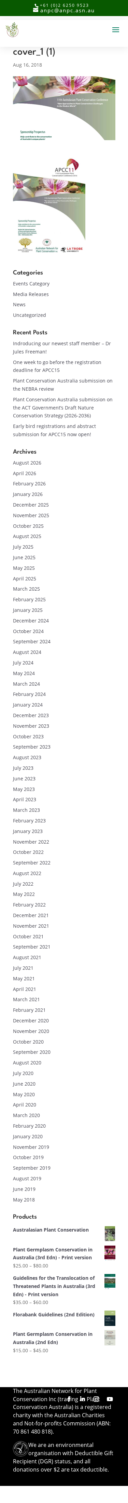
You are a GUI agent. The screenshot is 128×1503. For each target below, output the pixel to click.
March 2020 (26, 1115)
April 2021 (24, 989)
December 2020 (31, 1020)
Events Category (31, 283)
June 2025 (24, 557)
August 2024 (27, 652)
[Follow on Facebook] (68, 1399)
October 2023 (28, 736)
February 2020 (29, 1126)
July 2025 (23, 547)
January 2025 (28, 610)
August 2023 (27, 757)
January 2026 (28, 494)
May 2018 (24, 1199)
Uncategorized (29, 315)
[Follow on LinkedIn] (82, 1399)
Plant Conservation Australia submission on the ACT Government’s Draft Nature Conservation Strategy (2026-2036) (63, 407)
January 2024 (28, 704)
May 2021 (24, 978)
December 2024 (31, 620)
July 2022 (23, 884)
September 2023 (32, 746)
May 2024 (24, 673)
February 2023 (29, 820)
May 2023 (24, 789)
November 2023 (31, 726)
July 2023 (23, 768)
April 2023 (24, 799)
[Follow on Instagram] (96, 1399)
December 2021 (31, 915)
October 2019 (28, 1157)
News (19, 304)
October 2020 (28, 1041)
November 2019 (31, 1147)
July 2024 (23, 662)
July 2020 (23, 1073)
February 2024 (29, 694)
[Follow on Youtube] (109, 1399)
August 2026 (27, 462)
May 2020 (24, 1094)
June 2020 (24, 1084)
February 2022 (29, 904)
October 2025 (28, 526)
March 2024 (26, 684)
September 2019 (32, 1168)
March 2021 (26, 999)
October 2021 (28, 936)
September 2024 (32, 641)
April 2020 (24, 1104)
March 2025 (26, 589)
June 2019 (24, 1189)
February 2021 (29, 1010)
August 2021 (27, 957)
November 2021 (31, 926)
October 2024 (28, 631)
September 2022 (32, 862)
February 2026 (29, 483)
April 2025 (24, 578)
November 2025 (31, 515)
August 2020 (27, 1062)
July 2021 (23, 968)
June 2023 (24, 778)
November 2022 (31, 841)
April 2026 (24, 473)
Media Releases (31, 294)
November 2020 (31, 1031)
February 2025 (29, 599)
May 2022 (24, 894)
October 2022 (28, 852)
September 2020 (32, 1052)
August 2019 (27, 1178)
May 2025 (24, 568)
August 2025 (27, 536)
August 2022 (27, 873)
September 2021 (32, 946)
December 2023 (31, 715)
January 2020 (28, 1136)
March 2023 (26, 810)
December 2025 (31, 504)
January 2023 (28, 831)
